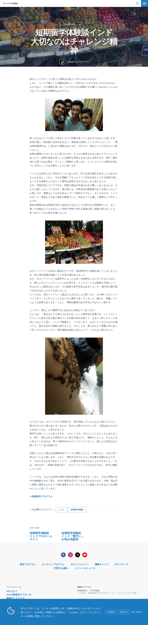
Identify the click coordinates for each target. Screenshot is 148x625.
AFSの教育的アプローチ (18, 594)
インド (80, 24)
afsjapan (72, 62)
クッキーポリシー (87, 608)
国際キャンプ (101, 564)
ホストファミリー (80, 564)
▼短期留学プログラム (41, 496)
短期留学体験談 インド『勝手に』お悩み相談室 (73, 536)
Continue (110, 612)
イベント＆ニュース (85, 568)
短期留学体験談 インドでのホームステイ (41, 536)
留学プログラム (28, 564)
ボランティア (121, 564)
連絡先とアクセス (15, 598)
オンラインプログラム (53, 564)
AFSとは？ (12, 591)
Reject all (123, 612)
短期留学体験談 (70, 24)
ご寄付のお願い (61, 568)
